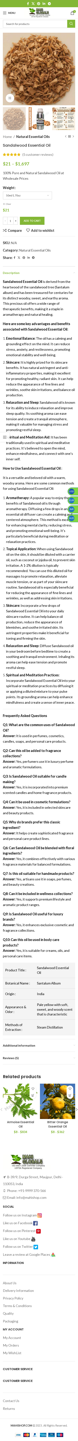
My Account (12, 1338)
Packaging (10, 1321)
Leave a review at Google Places (27, 1254)
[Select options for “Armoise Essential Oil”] (33, 1095)
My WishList (12, 1353)
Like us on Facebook (18, 1223)
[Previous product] (66, 136)
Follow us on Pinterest (19, 1231)
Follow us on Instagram (20, 1215)
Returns (9, 1408)
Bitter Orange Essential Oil (57, 1124)
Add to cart (32, 220)
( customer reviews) (37, 154)
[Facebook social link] (28, 3)
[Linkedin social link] (44, 3)
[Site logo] (39, 12)
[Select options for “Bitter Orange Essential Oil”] (70, 1095)
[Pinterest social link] (38, 3)
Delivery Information (18, 1290)
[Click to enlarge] (10, 98)
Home (7, 137)
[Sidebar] (4, 437)
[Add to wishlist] (33, 1089)
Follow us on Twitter (18, 1246)
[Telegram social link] (49, 3)
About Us (9, 1283)
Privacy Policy (13, 1298)
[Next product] (73, 136)
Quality (8, 1313)
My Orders (11, 1345)
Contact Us (11, 1401)
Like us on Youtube (17, 1239)
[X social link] (33, 3)
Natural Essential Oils (33, 137)
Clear (8, 204)
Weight (9, 188)
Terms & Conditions (17, 1306)
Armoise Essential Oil (20, 1124)
